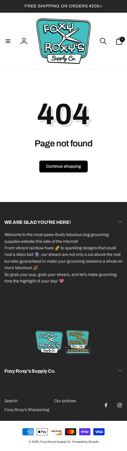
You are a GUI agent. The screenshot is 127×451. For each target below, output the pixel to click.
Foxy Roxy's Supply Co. (55, 441)
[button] (7, 41)
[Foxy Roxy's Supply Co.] (63, 355)
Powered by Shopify (85, 441)
